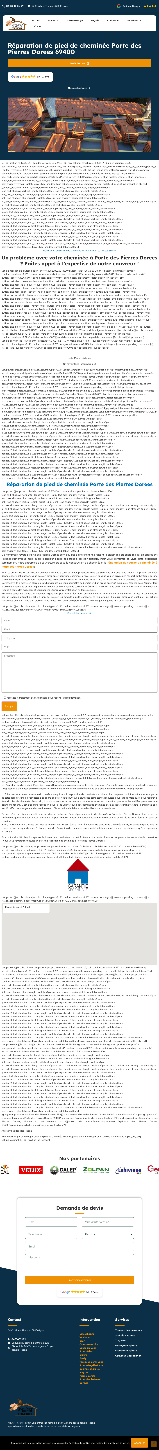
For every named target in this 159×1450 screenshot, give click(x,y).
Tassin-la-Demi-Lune (91, 1361)
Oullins (83, 1354)
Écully (83, 1358)
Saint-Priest (86, 1351)
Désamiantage (75, 20)
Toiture (51, 20)
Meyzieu (84, 1372)
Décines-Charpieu (90, 1368)
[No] (154, 1444)
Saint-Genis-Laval (90, 1379)
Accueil (36, 20)
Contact (38, 26)
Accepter (139, 1442)
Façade (95, 20)
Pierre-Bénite (87, 1375)
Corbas (84, 1382)
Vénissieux (86, 1337)
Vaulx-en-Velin (88, 1347)
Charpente (112, 20)
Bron (82, 1340)
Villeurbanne (87, 1333)
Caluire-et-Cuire (89, 1344)
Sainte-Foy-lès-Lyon (91, 1365)
